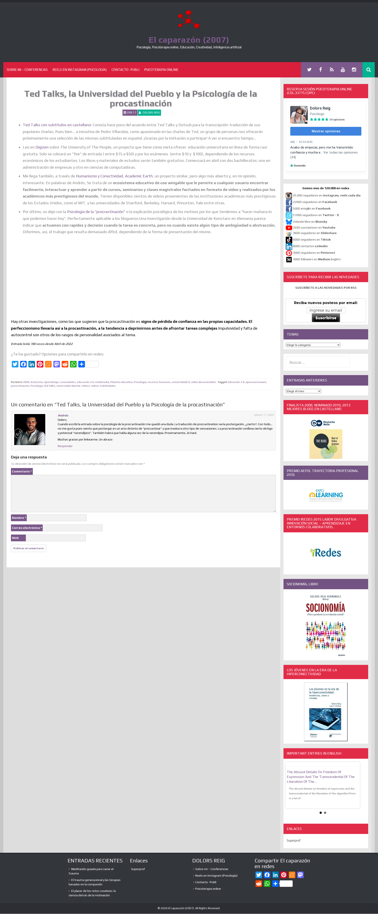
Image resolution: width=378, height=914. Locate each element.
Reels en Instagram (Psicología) (79, 70)
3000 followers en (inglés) (317, 259)
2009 (26, 382)
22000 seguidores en (315, 202)
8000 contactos (310, 246)
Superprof (294, 835)
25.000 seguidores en (326, 195)
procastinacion (20, 385)
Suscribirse (325, 318)
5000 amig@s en (312, 208)
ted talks (49, 385)
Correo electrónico (27, 528)
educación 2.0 (85, 382)
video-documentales (203, 382)
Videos (85, 385)
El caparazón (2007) (189, 39)
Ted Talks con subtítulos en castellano (57, 124)
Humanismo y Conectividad (99, 176)
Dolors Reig (151, 112)
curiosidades (68, 382)
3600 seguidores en (315, 233)
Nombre (19, 517)
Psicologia (140, 382)
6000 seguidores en (312, 239)
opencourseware (256, 382)
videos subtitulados (103, 385)
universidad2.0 (181, 382)
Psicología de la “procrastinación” (96, 211)
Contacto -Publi (125, 70)
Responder (65, 446)
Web (15, 538)
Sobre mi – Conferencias (27, 70)
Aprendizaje (51, 382)
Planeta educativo (121, 382)
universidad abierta (68, 385)
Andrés (63, 415)
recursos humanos (159, 382)
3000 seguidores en (313, 252)
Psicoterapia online (161, 70)
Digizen (42, 147)
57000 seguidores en (315, 215)
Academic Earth (139, 176)
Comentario (22, 471)
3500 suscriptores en (314, 227)
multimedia (102, 382)
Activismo (37, 382)
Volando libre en (310, 221)
